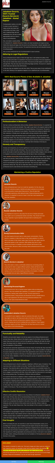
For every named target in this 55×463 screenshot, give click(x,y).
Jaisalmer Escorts (46, 1)
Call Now (13, 461)
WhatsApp (41, 461)
